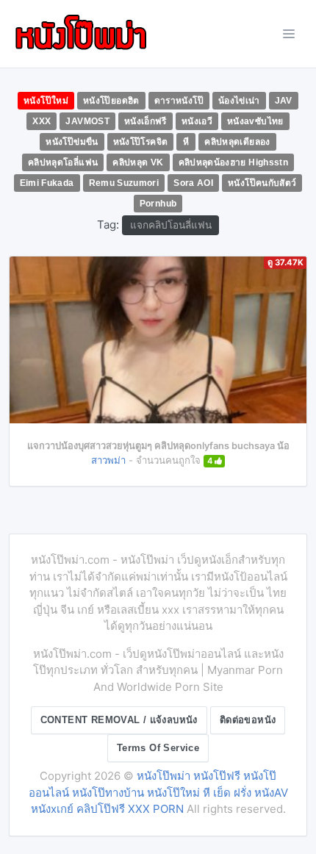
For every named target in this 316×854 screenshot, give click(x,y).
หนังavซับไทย (255, 121)
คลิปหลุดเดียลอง (237, 142)
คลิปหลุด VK (137, 162)
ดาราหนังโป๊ (179, 101)
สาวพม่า (108, 460)
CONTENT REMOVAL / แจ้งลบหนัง (119, 719)
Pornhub (158, 203)
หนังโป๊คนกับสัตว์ (262, 183)
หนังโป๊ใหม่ (46, 101)
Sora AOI (193, 183)
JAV (283, 101)
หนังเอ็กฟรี (145, 121)
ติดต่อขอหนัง (248, 719)
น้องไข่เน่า (239, 101)
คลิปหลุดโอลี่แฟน (63, 162)
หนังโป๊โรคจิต (140, 142)
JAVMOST (87, 121)
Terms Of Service (158, 747)
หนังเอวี (197, 121)
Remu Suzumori (124, 183)
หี (186, 142)
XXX (41, 121)
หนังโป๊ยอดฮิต (111, 101)
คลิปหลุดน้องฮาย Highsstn (234, 162)
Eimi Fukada (47, 183)
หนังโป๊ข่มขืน (72, 142)
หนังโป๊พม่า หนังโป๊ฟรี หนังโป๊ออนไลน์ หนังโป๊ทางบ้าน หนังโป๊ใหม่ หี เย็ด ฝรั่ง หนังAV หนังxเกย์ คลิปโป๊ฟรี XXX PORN (158, 792)
